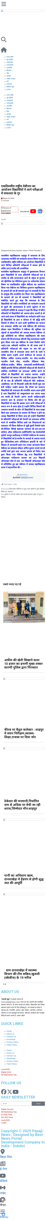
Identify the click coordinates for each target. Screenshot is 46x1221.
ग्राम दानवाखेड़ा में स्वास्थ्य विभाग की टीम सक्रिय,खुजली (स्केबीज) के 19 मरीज (22, 974)
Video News (12, 1045)
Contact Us (11, 1037)
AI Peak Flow (6, 1115)
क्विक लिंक (6, 1157)
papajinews (27, 477)
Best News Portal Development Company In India (23, 1140)
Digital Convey (7, 1109)
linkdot (19, 1146)
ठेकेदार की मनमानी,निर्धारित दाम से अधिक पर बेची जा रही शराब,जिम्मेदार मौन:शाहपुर (22, 804)
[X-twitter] (9, 1091)
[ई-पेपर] (2, 1163)
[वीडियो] (2, 1175)
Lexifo (3, 1123)
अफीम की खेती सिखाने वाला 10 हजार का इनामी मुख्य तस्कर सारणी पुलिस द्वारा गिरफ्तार (23, 663)
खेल (8, 73)
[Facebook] (3, 1091)
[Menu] (2, 1211)
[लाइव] (2, 1187)
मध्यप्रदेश (10, 62)
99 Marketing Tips (9, 1075)
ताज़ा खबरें (10, 57)
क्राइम (9, 76)
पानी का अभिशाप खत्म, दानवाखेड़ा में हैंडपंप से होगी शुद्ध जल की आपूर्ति (24, 879)
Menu (4, 1217)
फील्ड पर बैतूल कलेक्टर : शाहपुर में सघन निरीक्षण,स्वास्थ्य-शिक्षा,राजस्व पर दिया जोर (24, 733)
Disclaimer (11, 1039)
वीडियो (3, 1181)
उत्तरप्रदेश (10, 65)
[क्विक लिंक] (2, 1151)
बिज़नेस (9, 70)
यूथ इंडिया (10, 59)
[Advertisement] (23, 157)
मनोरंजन (9, 84)
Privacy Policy (12, 1042)
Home (9, 1031)
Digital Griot (6, 1072)
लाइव (3, 1193)
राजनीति (9, 68)
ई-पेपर (9, 89)
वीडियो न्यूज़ (10, 87)
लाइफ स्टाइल (11, 79)
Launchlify (5, 1069)
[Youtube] (15, 1091)
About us (10, 1034)
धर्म (8, 81)
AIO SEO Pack (7, 1117)
